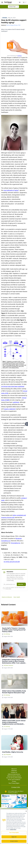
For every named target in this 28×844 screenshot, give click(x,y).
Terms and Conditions (14, 779)
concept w (20, 55)
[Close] (26, 811)
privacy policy (8, 588)
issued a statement (10, 409)
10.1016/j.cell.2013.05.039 (12, 562)
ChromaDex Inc (15, 543)
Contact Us (14, 772)
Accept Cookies (14, 841)
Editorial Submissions (14, 774)
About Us (14, 769)
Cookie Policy (13, 829)
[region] (14, 826)
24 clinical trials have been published (12, 386)
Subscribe (20, 584)
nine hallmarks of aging (11, 190)
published (16, 402)
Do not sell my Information (14, 778)
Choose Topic (12, 6)
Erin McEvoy (7, 634)
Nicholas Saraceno (8, 665)
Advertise (14, 770)
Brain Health (17, 597)
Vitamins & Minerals (7, 597)
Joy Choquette (7, 754)
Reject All (14, 837)
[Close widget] (25, 796)
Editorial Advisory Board (14, 776)
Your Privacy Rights (14, 783)
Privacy (14, 781)
